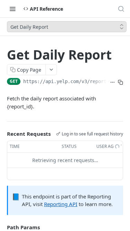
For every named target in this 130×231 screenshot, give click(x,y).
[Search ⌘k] (121, 8)
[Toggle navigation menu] (12, 8)
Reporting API (60, 204)
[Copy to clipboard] (120, 82)
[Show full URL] (112, 82)
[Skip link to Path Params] (2, 227)
